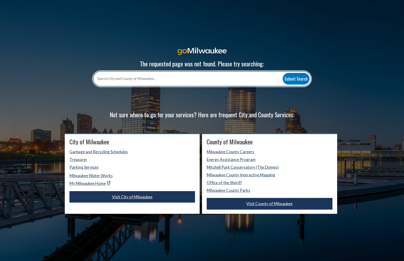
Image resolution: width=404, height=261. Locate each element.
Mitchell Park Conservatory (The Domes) (243, 167)
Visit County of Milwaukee (269, 203)
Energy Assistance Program (231, 159)
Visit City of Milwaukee (132, 196)
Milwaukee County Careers (230, 151)
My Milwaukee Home (87, 183)
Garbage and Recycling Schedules (98, 151)
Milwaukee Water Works (91, 175)
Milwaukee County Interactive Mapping (241, 174)
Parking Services (84, 167)
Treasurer (78, 159)
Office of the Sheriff (224, 182)
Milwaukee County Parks (228, 190)
